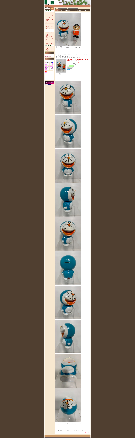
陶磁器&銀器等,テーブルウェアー (49, 20)
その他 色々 (48, 50)
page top (87, 432)
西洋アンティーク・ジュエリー (49, 11)
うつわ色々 (47, 48)
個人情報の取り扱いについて (60, 436)
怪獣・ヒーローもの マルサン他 (49, 37)
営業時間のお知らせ (48, 56)
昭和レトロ (47, 49)
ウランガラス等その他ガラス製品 (49, 16)
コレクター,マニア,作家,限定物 (50, 41)
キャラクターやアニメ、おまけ (49, 35)
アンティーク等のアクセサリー (49, 22)
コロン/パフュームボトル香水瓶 (50, 24)
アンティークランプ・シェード (49, 18)
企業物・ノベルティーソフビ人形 (49, 32)
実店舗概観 (77, 436)
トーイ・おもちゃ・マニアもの (49, 30)
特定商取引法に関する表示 (70, 436)
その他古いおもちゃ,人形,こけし (49, 44)
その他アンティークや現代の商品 (49, 27)
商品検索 (46, 7)
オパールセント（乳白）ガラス (49, 13)
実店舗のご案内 (48, 52)
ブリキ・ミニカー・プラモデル (49, 39)
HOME (55, 8)
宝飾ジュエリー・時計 (49, 28)
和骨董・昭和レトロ (48, 45)
